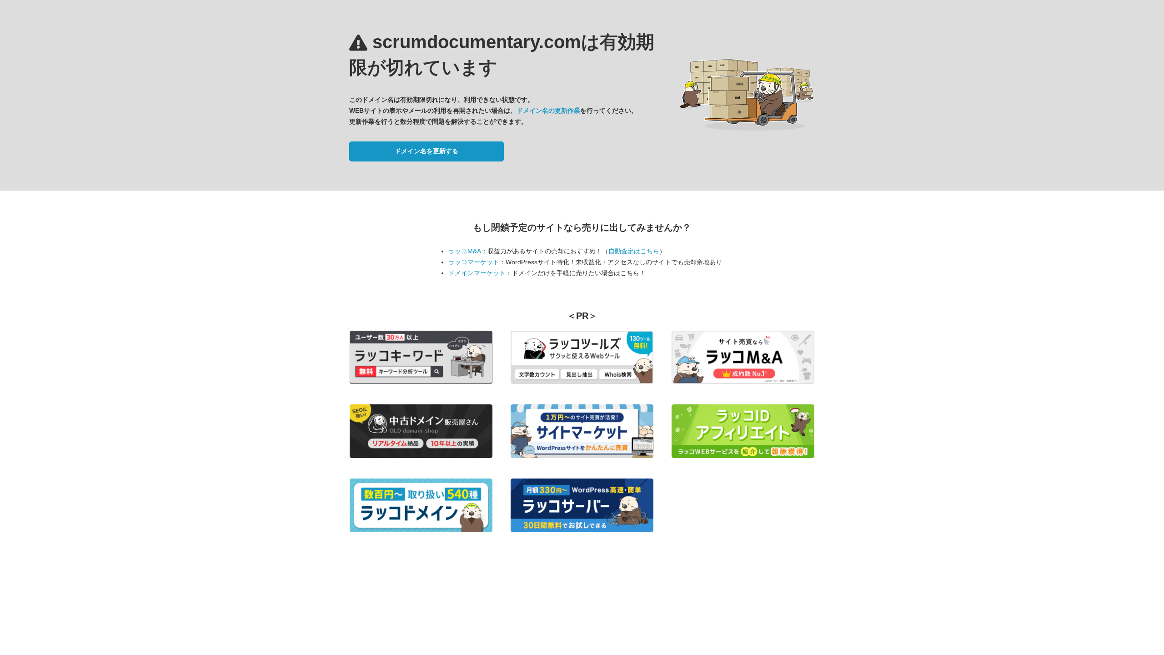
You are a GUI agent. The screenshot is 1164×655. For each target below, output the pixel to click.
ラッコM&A (464, 251)
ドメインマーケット (477, 273)
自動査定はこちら (633, 251)
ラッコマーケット (473, 262)
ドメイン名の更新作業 (548, 110)
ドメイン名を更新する (426, 151)
